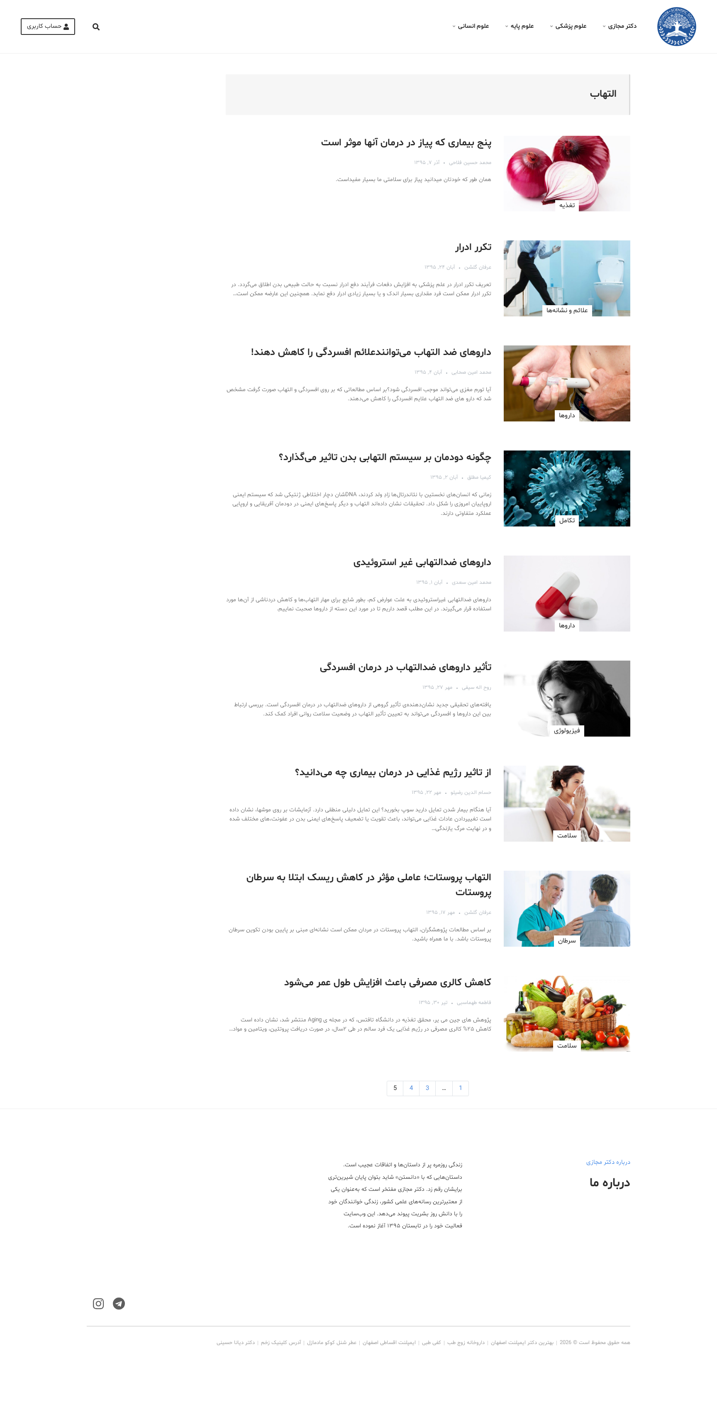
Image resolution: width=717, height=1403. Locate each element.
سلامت (567, 835)
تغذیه (567, 205)
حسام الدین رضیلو (471, 792)
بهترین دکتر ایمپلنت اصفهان (522, 1343)
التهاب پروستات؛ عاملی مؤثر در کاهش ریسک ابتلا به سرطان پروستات (368, 885)
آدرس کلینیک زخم (281, 1343)
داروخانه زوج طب (466, 1343)
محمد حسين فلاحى (470, 162)
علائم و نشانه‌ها (567, 310)
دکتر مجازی (622, 26)
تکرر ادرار (473, 248)
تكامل (567, 520)
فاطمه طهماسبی (474, 1002)
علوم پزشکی (571, 26)
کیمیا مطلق (479, 477)
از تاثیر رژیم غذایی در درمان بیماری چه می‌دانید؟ (393, 773)
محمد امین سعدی (471, 582)
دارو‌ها (567, 415)
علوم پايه (522, 26)
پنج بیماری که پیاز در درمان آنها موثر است (406, 143)
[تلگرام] (119, 1304)
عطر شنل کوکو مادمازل (331, 1343)
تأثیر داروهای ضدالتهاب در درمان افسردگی (405, 668)
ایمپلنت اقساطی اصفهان (389, 1343)
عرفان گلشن (477, 267)
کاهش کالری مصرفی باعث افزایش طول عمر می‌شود (387, 983)
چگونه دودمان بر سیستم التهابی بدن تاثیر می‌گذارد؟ (385, 458)
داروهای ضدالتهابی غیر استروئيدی (422, 563)
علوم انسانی (473, 26)
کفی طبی (431, 1343)
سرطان (567, 940)
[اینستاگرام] (98, 1304)
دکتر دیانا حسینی (236, 1343)
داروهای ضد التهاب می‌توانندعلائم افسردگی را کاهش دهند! (371, 353)
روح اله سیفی (476, 687)
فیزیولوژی (567, 730)
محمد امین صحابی (471, 372)
